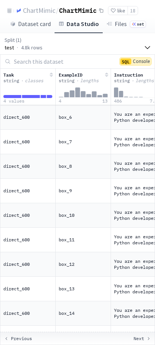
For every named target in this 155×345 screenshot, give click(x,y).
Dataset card (34, 24)
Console (136, 61)
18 (132, 10)
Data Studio (83, 24)
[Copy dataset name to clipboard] (101, 10)
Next (139, 338)
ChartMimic (39, 10)
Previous (21, 338)
